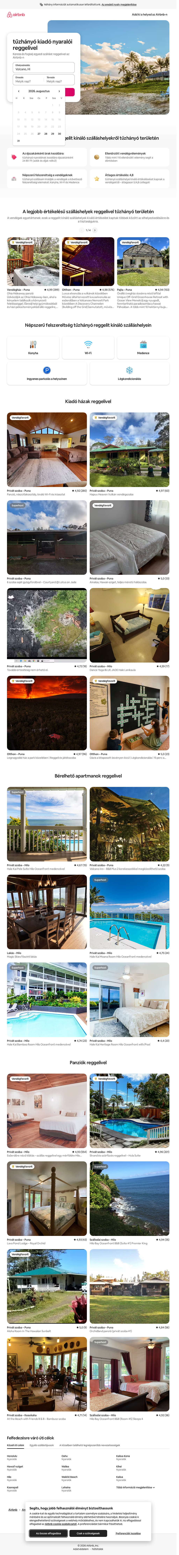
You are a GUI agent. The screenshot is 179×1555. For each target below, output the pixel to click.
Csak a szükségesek (88, 1533)
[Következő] (95, 230)
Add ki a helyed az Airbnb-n (149, 14)
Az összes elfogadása (48, 1533)
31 (18, 140)
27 (39, 133)
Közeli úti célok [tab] (15, 1445)
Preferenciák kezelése (128, 1533)
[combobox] (44, 69)
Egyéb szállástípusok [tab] (42, 1445)
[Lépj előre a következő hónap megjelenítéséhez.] (59, 91)
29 (52, 133)
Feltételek (97, 1549)
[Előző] (82, 230)
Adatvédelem (81, 1549)
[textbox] (28, 81)
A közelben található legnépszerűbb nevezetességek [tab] (89, 1445)
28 (45, 133)
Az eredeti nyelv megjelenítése (119, 4)
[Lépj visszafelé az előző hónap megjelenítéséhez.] (19, 91)
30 (59, 133)
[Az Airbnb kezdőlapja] (16, 14)
